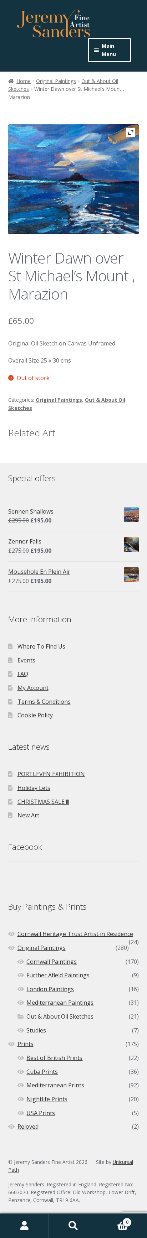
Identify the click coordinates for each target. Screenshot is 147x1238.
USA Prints (40, 1113)
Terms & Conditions (44, 702)
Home (23, 81)
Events (26, 660)
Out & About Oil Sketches (59, 1016)
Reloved (28, 1126)
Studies (36, 1030)
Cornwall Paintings (51, 962)
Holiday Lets (33, 788)
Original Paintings (56, 81)
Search (73, 1226)
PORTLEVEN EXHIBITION (51, 774)
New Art (28, 815)
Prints (25, 1044)
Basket (113, 1219)
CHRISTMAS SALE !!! (43, 802)
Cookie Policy (35, 715)
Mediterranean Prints (55, 1085)
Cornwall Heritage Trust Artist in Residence (75, 934)
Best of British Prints (54, 1058)
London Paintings (50, 989)
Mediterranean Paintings (59, 1002)
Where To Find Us (41, 646)
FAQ (22, 674)
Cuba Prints (42, 1072)
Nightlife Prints (46, 1099)
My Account (33, 688)
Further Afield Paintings (58, 975)
